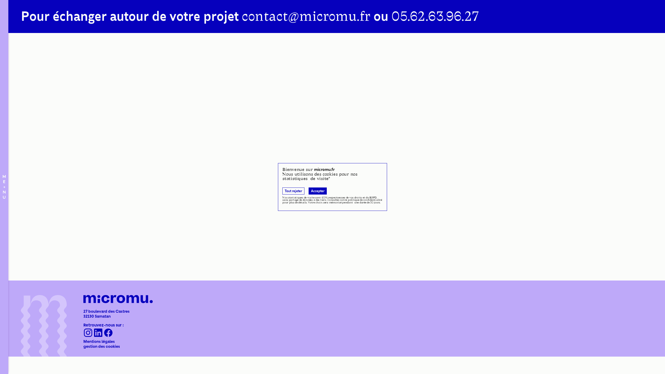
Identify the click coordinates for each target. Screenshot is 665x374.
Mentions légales (99, 341)
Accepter (317, 191)
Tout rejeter (293, 191)
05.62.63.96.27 (434, 16)
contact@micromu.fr (306, 16)
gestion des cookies (101, 346)
